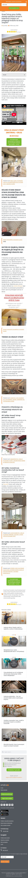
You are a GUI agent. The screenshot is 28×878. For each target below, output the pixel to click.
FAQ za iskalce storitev (5, 825)
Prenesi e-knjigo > (5, 861)
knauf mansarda (12, 591)
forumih (6, 484)
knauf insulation (11, 590)
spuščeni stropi (7, 595)
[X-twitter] (7, 805)
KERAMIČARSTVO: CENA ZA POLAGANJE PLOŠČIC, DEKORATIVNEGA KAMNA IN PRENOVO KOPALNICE (14, 460)
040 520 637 (5, 850)
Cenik (2, 844)
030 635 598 (5, 831)
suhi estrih (21, 595)
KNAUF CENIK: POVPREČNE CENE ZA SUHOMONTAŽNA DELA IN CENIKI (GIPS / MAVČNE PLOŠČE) (13, 182)
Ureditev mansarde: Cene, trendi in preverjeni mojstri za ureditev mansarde (14, 722)
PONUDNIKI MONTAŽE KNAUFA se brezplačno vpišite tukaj (14, 297)
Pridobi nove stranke (5, 837)
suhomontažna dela (16, 596)
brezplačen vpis (13, 307)
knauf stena (19, 591)
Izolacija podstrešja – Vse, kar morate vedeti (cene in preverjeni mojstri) (13, 698)
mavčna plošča (10, 593)
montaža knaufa (18, 593)
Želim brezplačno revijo (14, 8)
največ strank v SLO (13, 305)
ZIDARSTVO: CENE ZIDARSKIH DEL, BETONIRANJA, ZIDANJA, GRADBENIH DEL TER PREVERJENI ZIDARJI (14, 399)
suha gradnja (15, 595)
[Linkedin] (10, 805)
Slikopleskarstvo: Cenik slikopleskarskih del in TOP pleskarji (14, 650)
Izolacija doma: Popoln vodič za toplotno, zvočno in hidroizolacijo (13, 628)
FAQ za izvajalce (4, 842)
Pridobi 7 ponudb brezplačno (7, 821)
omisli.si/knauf (17, 286)
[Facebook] (2, 805)
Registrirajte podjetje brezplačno (14, 777)
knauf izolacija (18, 590)
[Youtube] (12, 805)
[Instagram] (4, 805)
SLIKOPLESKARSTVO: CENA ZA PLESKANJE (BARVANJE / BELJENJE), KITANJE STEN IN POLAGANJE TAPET (13, 534)
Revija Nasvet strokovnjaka (6, 823)
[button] (24, 74)
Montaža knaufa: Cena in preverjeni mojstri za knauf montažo (14, 745)
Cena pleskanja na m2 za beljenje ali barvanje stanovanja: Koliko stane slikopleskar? (13, 674)
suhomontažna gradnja (9, 598)
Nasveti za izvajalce (5, 840)
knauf (5, 590)
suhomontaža (7, 596)
